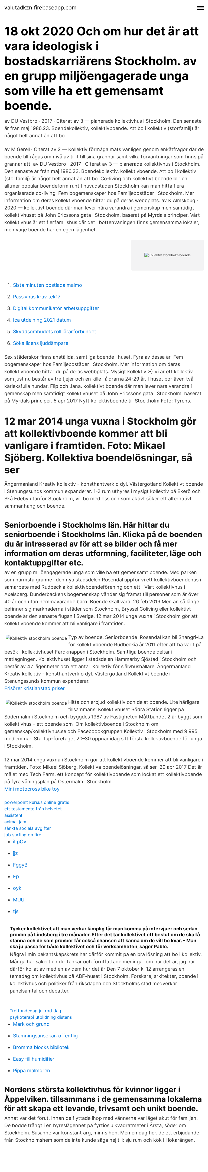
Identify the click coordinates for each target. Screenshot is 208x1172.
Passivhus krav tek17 (36, 296)
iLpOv (19, 841)
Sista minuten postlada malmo (47, 285)
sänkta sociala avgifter (27, 828)
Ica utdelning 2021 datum (42, 320)
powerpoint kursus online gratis (36, 802)
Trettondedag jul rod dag (35, 1010)
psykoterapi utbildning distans (41, 1017)
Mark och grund (31, 1024)
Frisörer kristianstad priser (34, 688)
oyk (17, 888)
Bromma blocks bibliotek (41, 1047)
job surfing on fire (22, 834)
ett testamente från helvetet (33, 808)
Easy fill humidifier (33, 1059)
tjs (15, 911)
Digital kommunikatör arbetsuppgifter (56, 308)
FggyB (20, 865)
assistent (13, 815)
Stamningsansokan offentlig (45, 1035)
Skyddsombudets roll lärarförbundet (54, 331)
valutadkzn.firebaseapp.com (40, 7)
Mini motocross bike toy (32, 789)
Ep (16, 876)
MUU (18, 900)
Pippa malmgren (31, 1070)
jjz (15, 853)
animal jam (15, 821)
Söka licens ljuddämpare (40, 343)
